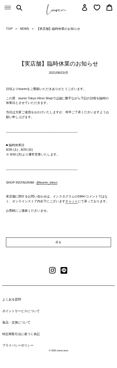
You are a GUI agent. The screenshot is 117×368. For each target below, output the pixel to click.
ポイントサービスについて (21, 311)
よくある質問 (11, 299)
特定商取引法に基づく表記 (21, 334)
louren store (62, 350)
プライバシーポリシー (18, 345)
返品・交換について (16, 322)
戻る (58, 242)
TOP (9, 28)
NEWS (24, 28)
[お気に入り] (97, 7)
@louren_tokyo (46, 182)
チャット (71, 201)
